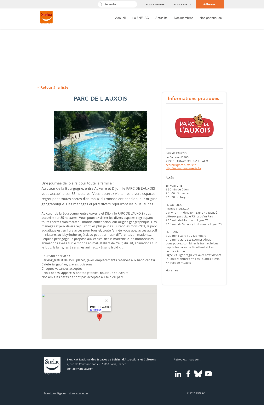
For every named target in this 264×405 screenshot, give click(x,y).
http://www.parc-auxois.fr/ (183, 168)
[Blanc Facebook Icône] (188, 373)
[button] (100, 141)
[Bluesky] (198, 373)
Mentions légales (55, 393)
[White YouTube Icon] (208, 373)
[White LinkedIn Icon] (178, 373)
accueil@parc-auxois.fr (181, 165)
